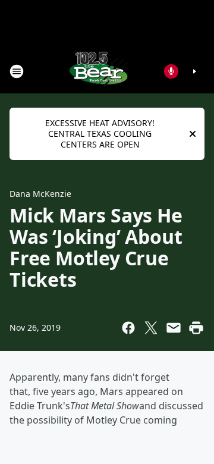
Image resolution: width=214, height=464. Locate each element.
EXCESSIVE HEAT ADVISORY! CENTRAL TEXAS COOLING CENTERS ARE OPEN (100, 133)
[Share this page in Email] (173, 327)
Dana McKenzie (40, 193)
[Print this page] (196, 327)
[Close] (192, 134)
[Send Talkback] (171, 71)
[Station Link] (99, 71)
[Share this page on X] (151, 327)
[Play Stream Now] (194, 71)
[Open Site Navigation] (17, 71)
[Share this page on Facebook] (128, 327)
